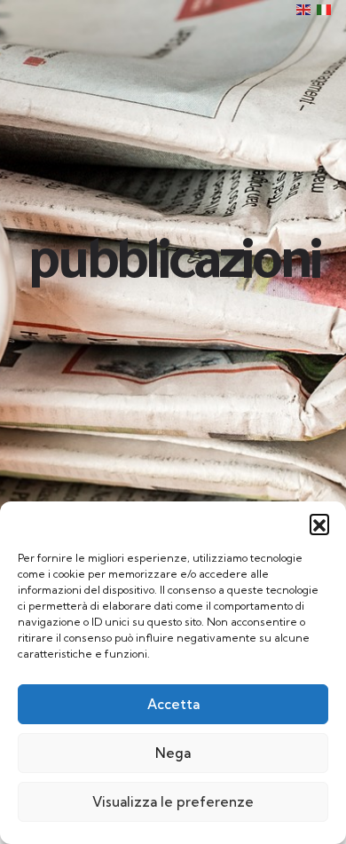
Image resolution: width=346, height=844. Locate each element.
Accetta (173, 704)
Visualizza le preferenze (173, 801)
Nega (173, 753)
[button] (319, 523)
